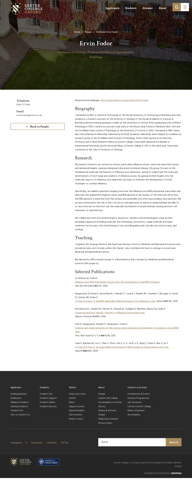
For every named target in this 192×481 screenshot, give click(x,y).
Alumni (147, 8)
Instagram (16, 443)
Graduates (15, 398)
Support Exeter (76, 407)
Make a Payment (136, 411)
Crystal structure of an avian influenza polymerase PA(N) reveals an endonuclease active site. (122, 347)
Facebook (36, 443)
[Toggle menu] (185, 7)
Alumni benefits (77, 411)
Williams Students (19, 402)
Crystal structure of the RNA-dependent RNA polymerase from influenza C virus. (115, 301)
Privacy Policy (105, 423)
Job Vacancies (135, 402)
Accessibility (134, 415)
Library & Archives (107, 411)
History (102, 407)
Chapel (101, 415)
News (72, 402)
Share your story (77, 394)
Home (77, 32)
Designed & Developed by (163, 473)
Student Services (48, 407)
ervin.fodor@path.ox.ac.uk (29, 115)
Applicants (112, 8)
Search (174, 442)
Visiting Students (19, 407)
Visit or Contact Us (20, 415)
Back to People (39, 127)
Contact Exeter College (139, 407)
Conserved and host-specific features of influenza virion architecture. (110, 313)
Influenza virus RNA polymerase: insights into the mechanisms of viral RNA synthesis (117, 282)
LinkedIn (51, 443)
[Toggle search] (176, 7)
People (88, 32)
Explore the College (108, 398)
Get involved (75, 415)
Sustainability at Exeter (110, 402)
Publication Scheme (108, 419)
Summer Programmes (138, 398)
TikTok (64, 443)
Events (72, 398)
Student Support (48, 398)
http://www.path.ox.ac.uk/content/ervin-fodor (124, 100)
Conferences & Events (139, 394)
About (162, 8)
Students (130, 8)
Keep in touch (76, 419)
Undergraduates (18, 394)
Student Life (16, 411)
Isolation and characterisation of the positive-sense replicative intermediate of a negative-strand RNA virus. (127, 330)
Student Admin (47, 402)
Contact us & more (137, 388)
